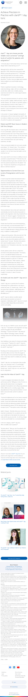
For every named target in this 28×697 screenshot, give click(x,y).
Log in (14, 682)
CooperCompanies (15, 694)
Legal (2, 674)
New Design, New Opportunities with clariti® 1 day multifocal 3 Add (13, 522)
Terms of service (18, 672)
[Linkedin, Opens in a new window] (14, 667)
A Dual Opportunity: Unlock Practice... (14, 569)
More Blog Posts (13, 465)
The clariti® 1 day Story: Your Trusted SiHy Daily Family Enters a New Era (12, 495)
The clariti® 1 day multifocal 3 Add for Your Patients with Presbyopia (13, 548)
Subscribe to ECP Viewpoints (14, 558)
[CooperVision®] (7, 3)
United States (20, 2)
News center (18, 674)
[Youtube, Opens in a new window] (18, 667)
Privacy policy (4, 675)
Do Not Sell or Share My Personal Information (20, 676)
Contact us (3, 672)
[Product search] (2, 8)
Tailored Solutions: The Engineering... (14, 566)
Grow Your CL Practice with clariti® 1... (14, 568)
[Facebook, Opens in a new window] (10, 667)
